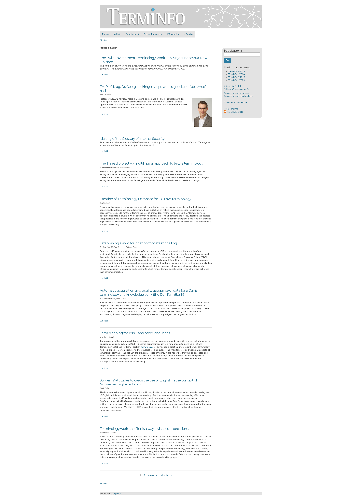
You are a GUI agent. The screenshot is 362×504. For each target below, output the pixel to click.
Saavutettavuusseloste (235, 102)
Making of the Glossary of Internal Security (132, 139)
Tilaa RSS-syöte (234, 112)
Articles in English (232, 86)
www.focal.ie (147, 347)
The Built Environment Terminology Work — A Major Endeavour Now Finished (153, 60)
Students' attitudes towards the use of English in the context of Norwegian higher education (148, 382)
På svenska (173, 34)
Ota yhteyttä (132, 34)
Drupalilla (116, 493)
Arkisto (117, 34)
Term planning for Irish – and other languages (135, 333)
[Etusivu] (181, 26)
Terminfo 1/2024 (236, 74)
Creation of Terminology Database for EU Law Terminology (145, 199)
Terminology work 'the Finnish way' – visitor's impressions (144, 429)
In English (188, 34)
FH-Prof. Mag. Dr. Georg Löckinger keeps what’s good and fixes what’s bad (153, 89)
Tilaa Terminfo (231, 109)
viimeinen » (166, 475)
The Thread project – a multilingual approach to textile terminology (151, 163)
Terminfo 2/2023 (236, 77)
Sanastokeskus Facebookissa (238, 96)
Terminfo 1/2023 (236, 80)
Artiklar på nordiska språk (236, 89)
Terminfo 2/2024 (236, 71)
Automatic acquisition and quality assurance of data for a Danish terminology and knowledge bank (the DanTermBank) (150, 292)
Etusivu (105, 34)
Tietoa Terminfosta (153, 34)
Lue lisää (104, 74)
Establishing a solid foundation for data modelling (138, 243)
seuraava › (153, 475)
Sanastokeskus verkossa (236, 93)
